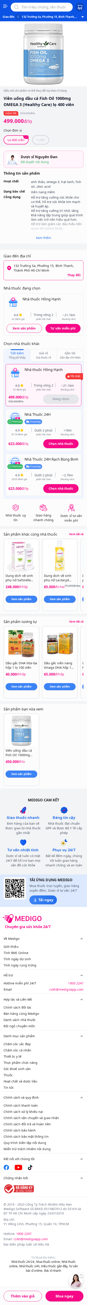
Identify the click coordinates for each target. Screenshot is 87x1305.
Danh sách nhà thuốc (20, 1020)
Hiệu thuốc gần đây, (54, 1266)
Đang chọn (61, 399)
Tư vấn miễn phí (62, 328)
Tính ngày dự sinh (17, 959)
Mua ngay (64, 1296)
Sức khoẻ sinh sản (17, 1069)
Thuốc (8, 1075)
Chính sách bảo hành (20, 1130)
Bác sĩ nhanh (52, 1271)
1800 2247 (75, 983)
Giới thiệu (11, 946)
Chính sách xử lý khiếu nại (23, 1112)
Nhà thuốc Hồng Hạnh (42, 299)
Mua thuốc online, (48, 1262)
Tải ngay (45, 899)
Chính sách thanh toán (21, 1105)
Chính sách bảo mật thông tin (26, 1136)
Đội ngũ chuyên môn (19, 1026)
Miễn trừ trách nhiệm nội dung (27, 1149)
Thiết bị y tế (12, 1056)
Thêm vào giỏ (23, 1296)
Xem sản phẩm (24, 328)
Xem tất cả (76, 534)
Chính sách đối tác (17, 1007)
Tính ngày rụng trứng (20, 965)
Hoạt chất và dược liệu (20, 1081)
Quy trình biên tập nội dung (25, 1143)
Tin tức (9, 1087)
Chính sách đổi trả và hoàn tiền (27, 1124)
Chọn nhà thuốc (61, 444)
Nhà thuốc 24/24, (23, 1262)
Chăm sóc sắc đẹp (17, 1044)
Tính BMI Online (16, 953)
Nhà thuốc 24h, (29, 1266)
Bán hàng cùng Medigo (21, 1013)
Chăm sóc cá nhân (17, 1050)
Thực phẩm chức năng (20, 1063)
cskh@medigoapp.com (66, 989)
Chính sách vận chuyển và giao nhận (31, 1118)
